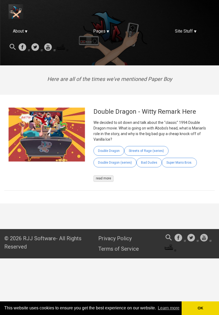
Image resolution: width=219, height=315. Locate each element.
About (18, 31)
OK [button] (200, 308)
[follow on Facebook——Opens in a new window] (24, 47)
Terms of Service (118, 249)
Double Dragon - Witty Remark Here (144, 111)
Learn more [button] (168, 308)
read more (103, 178)
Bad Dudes (149, 162)
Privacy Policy (115, 238)
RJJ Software (39, 238)
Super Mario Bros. (179, 162)
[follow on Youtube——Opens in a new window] (50, 47)
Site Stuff (184, 31)
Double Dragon (109, 151)
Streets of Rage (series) (146, 151)
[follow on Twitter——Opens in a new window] (37, 47)
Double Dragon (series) (115, 162)
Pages (99, 31)
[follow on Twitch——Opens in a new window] (62, 47)
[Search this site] (13, 47)
